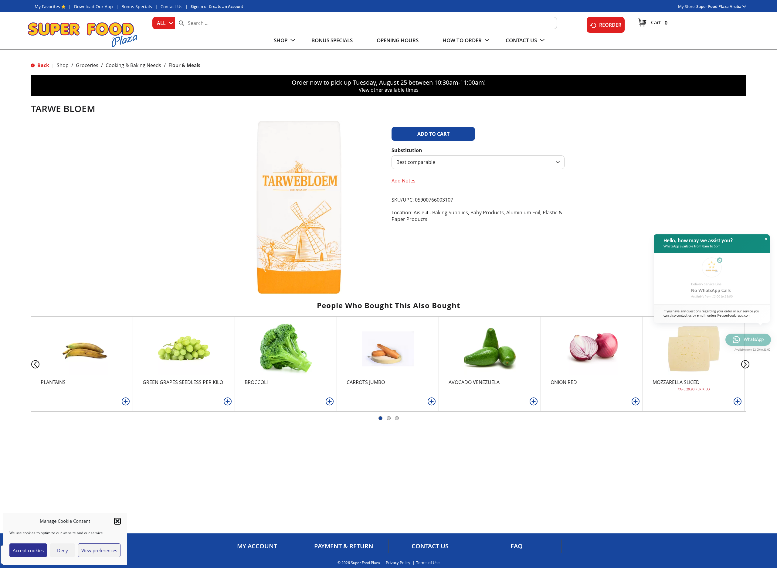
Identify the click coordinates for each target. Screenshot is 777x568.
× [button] (766, 239)
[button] (117, 521)
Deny (62, 550)
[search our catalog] (181, 23)
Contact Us (171, 6)
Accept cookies (28, 550)
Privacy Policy (398, 562)
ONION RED (564, 382)
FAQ (517, 546)
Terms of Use (427, 562)
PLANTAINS (53, 382)
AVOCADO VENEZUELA (474, 382)
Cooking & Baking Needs (133, 65)
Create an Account (226, 6)
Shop (63, 65)
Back (42, 65)
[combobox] (163, 23)
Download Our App (93, 6)
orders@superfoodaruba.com (729, 316)
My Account (257, 546)
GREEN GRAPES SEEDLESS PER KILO (183, 382)
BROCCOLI (256, 382)
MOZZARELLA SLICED (676, 382)
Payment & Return (343, 546)
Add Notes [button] (404, 180)
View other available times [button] (389, 90)
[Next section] (746, 364)
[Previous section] (30, 364)
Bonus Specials (136, 6)
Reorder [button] (610, 25)
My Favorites (47, 6)
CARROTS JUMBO (366, 382)
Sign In (197, 6)
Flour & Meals (184, 65)
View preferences (99, 550)
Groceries (87, 65)
